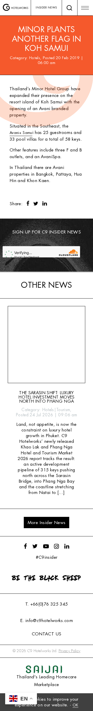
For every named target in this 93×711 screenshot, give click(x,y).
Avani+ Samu (21, 133)
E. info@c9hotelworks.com (46, 620)
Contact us (46, 634)
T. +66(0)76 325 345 (46, 604)
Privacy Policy (70, 651)
